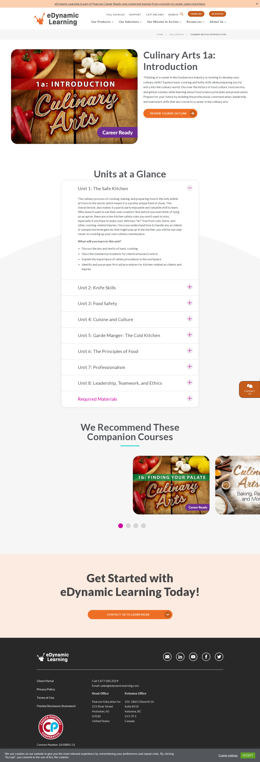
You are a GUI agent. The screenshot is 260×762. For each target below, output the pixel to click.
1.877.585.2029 (155, 14)
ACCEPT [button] (248, 755)
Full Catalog (115, 14)
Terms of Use (45, 697)
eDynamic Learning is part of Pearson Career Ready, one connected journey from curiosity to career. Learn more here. (130, 4)
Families (196, 13)
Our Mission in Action (163, 21)
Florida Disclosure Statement (56, 706)
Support (135, 14)
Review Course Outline (168, 113)
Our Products (101, 21)
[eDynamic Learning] (61, 19)
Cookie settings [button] (228, 755)
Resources (194, 21)
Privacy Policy (46, 689)
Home (160, 34)
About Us (216, 21)
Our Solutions (129, 21)
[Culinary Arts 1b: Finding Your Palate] (171, 485)
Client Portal (45, 681)
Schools (217, 13)
